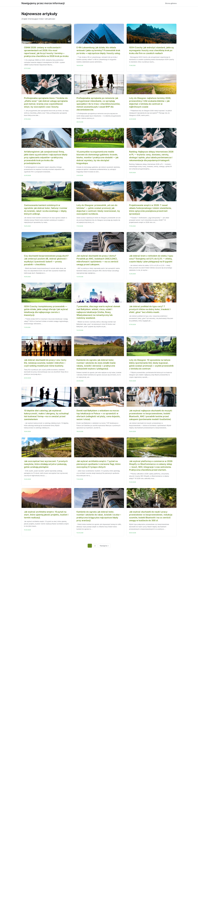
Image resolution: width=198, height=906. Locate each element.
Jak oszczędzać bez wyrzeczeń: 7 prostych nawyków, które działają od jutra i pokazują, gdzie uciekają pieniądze (46, 464)
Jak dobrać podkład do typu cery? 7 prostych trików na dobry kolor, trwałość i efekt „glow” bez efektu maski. (150, 309)
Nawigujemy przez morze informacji (43, 3)
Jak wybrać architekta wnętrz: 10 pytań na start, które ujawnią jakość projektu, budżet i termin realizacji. (46, 515)
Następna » (104, 546)
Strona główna (171, 3)
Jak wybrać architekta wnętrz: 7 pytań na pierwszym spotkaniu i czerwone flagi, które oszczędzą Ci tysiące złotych (99, 464)
